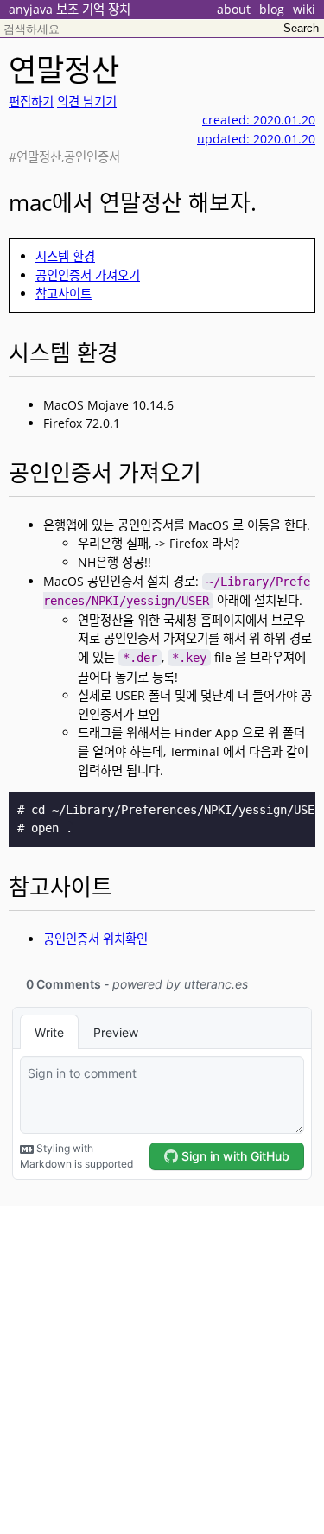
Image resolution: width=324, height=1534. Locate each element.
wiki (304, 9)
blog (271, 9)
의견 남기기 (87, 101)
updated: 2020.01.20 (256, 138)
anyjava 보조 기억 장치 (69, 9)
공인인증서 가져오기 (87, 275)
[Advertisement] (162, 1368)
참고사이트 (63, 293)
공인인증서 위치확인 (95, 939)
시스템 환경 (65, 256)
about (234, 9)
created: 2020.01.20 (258, 119)
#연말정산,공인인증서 (64, 157)
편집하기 (31, 101)
